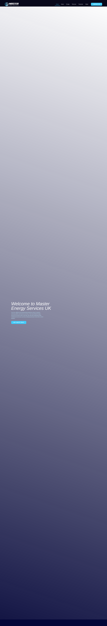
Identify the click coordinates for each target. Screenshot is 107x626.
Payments (81, 4)
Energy (67, 4)
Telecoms (74, 4)
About (62, 4)
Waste (86, 4)
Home (57, 4)
